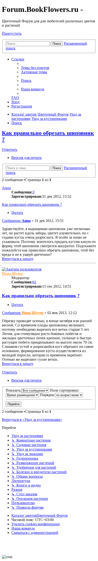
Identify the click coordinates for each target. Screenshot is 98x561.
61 (34, 282)
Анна (6, 188)
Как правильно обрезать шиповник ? (32, 204)
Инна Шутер (12, 273)
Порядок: (47, 395)
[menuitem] (35, 68)
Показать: (13, 390)
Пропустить (11, 33)
